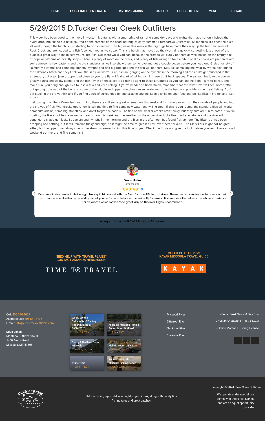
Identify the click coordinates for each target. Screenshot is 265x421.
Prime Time (78, 363)
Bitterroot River (176, 321)
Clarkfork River (176, 335)
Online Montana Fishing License (237, 328)
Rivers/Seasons (131, 11)
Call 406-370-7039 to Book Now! (237, 321)
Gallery (162, 11)
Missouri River (176, 314)
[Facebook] (238, 340)
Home (55, 11)
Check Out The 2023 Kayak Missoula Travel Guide (183, 254)
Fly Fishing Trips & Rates (87, 11)
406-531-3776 (33, 319)
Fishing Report (188, 11)
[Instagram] (246, 340)
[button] (230, 193)
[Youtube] (255, 340)
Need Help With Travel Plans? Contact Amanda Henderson (81, 258)
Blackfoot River (176, 328)
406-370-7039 (21, 314)
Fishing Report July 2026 (123, 345)
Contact (236, 11)
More (213, 11)
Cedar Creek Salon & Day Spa (240, 314)
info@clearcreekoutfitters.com (35, 323)
